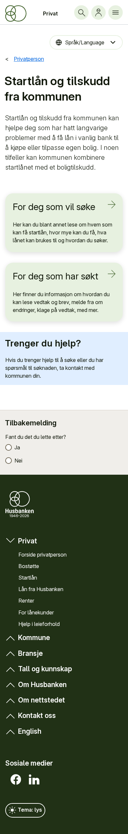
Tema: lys (29, 810)
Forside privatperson (42, 554)
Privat (50, 13)
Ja (17, 447)
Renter (26, 600)
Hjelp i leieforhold (39, 624)
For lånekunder (36, 612)
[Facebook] (14, 779)
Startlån (27, 577)
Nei (18, 460)
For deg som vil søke (54, 206)
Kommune (34, 637)
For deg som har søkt (55, 276)
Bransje (30, 653)
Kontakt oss (37, 715)
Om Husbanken (42, 684)
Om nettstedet (41, 700)
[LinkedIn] (32, 779)
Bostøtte (28, 566)
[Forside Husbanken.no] (16, 13)
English (29, 731)
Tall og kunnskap (45, 669)
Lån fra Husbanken (40, 589)
